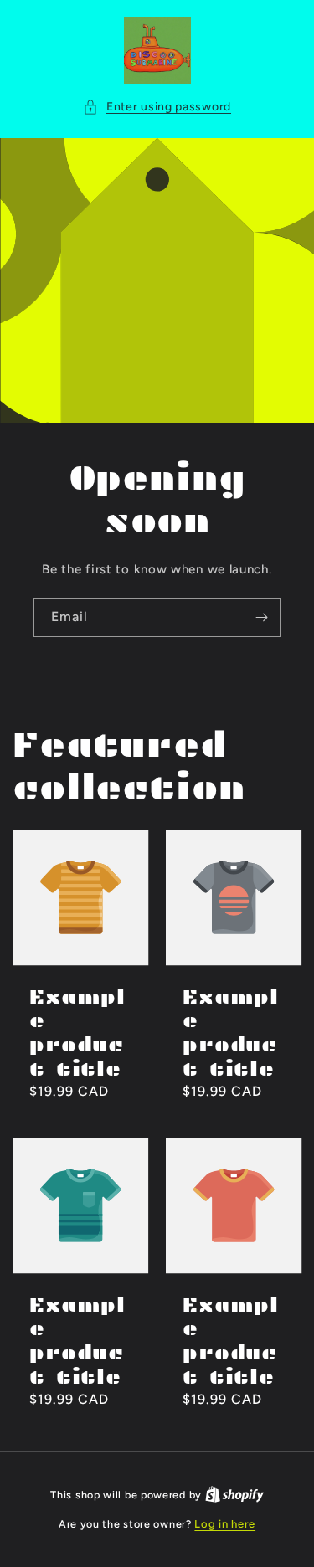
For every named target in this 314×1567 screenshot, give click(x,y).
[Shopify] (234, 1494)
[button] (157, 106)
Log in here (224, 1524)
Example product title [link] (77, 1033)
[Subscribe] (261, 617)
